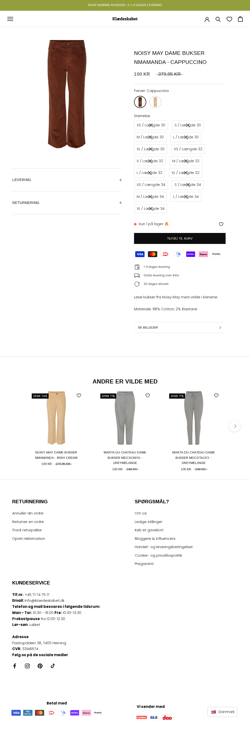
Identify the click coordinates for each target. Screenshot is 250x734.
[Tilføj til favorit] (221, 224)
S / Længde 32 (150, 160)
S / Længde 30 (188, 125)
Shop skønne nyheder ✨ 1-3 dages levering (125, 5)
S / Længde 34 (188, 184)
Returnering (25, 203)
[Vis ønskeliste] (229, 18)
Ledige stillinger (148, 521)
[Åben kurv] (240, 19)
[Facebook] (14, 666)
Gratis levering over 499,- (162, 275)
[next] (234, 426)
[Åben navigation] (10, 19)
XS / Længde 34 (151, 184)
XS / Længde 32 (188, 148)
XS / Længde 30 (151, 125)
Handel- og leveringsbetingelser (164, 546)
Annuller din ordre (27, 513)
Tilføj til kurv (180, 238)
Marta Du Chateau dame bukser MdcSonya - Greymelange (125, 458)
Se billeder (148, 327)
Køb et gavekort (149, 530)
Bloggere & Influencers (155, 538)
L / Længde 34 (186, 196)
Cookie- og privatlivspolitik (158, 555)
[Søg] (218, 18)
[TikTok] (52, 666)
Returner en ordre (28, 521)
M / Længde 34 (150, 196)
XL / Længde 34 (151, 208)
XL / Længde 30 (151, 148)
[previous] (15, 426)
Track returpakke (27, 530)
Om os (141, 513)
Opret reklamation (28, 538)
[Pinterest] (40, 666)
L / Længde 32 (149, 172)
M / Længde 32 (185, 160)
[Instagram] (27, 666)
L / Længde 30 (186, 137)
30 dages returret (156, 284)
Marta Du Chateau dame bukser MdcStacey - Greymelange (193, 458)
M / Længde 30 (150, 137)
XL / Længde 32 (185, 172)
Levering (21, 180)
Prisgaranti (144, 563)
